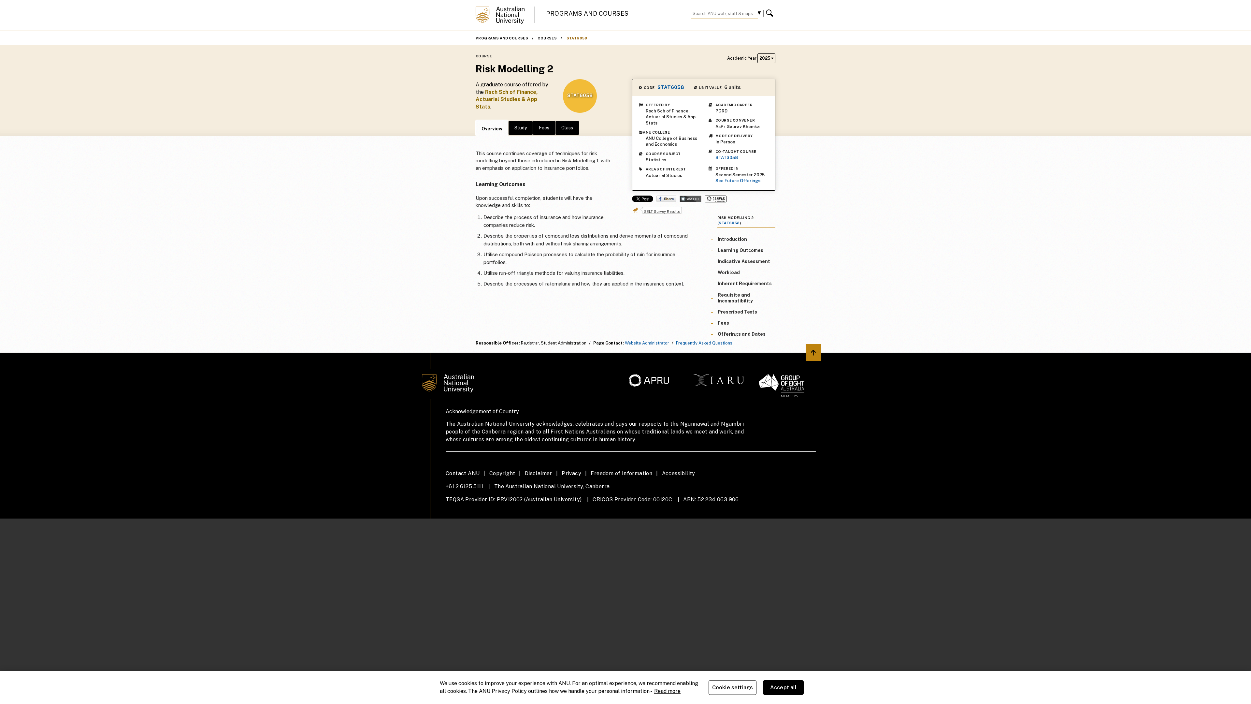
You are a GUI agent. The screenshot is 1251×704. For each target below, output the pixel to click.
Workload (729, 272)
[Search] (770, 13)
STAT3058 (726, 157)
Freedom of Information (621, 473)
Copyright (502, 473)
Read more (667, 691)
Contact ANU (463, 473)
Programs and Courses (587, 13)
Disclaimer (538, 473)
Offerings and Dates (742, 334)
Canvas (715, 199)
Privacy (571, 473)
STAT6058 (577, 38)
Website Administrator (647, 343)
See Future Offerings (737, 180)
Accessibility (678, 473)
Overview (492, 128)
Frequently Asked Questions (704, 343)
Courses (547, 38)
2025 (765, 58)
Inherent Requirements (745, 283)
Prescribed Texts (737, 312)
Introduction (732, 239)
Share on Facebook (666, 199)
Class (567, 127)
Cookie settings (732, 687)
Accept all (783, 687)
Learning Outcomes (740, 250)
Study (520, 127)
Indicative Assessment (744, 261)
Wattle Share (690, 199)
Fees (544, 127)
